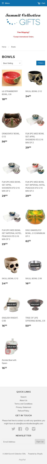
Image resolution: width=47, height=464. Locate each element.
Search (23, 396)
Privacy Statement (23, 407)
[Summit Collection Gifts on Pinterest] (27, 429)
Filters (40, 63)
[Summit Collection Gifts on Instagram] (34, 429)
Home (4, 47)
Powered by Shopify (35, 453)
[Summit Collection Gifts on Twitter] (13, 429)
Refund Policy (23, 410)
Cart (43, 3)
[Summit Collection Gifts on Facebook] (20, 429)
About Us (23, 400)
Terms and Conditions (23, 403)
